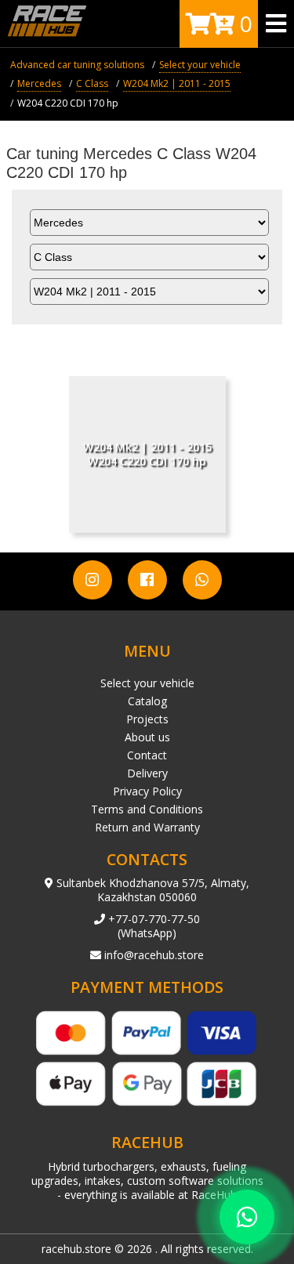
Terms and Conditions (147, 809)
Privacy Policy (147, 791)
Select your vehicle (147, 682)
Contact (147, 755)
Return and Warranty (147, 827)
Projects (147, 719)
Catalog (147, 701)
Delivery (147, 773)
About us (147, 737)
